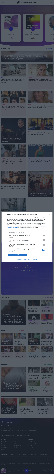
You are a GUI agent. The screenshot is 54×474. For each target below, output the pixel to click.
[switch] (43, 235)
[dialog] (27, 237)
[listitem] (27, 232)
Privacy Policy (34, 259)
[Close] (50, 214)
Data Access (27, 259)
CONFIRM (17, 254)
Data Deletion (19, 259)
